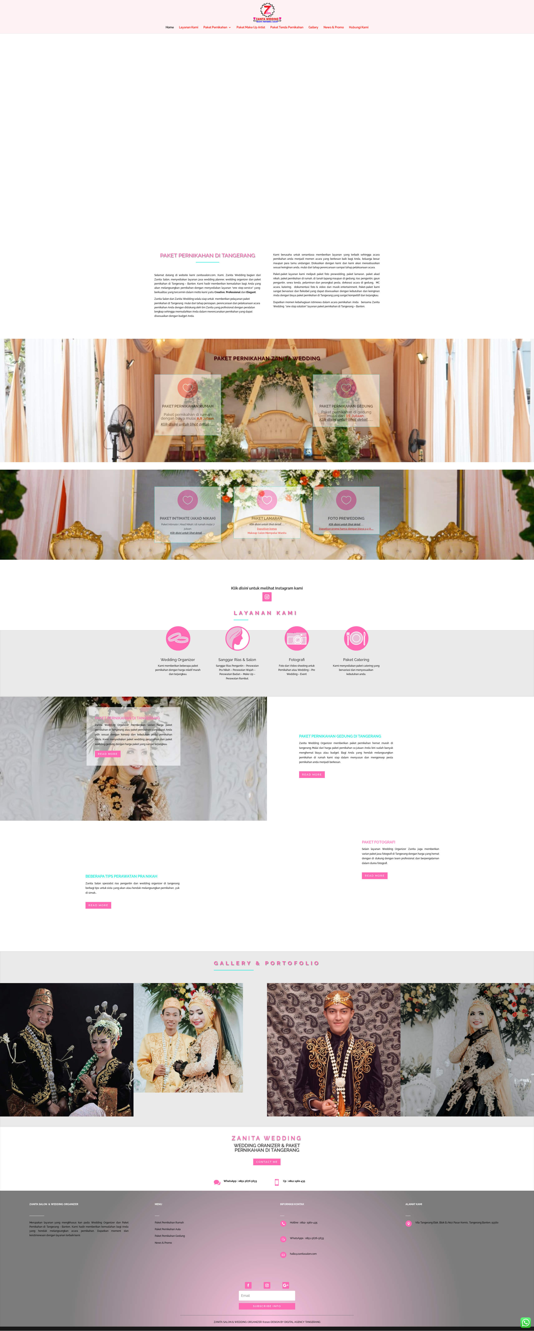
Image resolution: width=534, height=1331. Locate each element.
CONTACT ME (267, 1161)
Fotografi (297, 659)
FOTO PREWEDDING (346, 518)
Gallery (313, 27)
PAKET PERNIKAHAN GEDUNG (346, 406)
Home (170, 27)
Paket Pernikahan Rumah (169, 1222)
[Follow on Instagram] (267, 596)
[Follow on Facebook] (248, 1285)
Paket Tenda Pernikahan (286, 27)
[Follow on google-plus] (285, 1285)
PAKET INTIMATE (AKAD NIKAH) (188, 518)
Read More (108, 753)
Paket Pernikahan (215, 27)
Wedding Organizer (178, 659)
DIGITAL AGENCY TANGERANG (302, 1322)
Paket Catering (356, 659)
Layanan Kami (188, 27)
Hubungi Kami (358, 27)
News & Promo (334, 27)
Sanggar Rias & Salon (237, 659)
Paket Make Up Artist (251, 27)
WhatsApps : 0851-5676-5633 (307, 1238)
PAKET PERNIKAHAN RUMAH (187, 406)
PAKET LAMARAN (267, 518)
